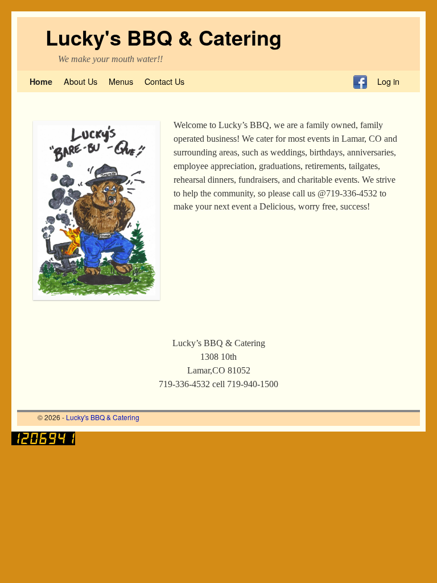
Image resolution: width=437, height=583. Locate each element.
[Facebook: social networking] (360, 81)
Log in (388, 81)
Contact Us (164, 81)
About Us (80, 81)
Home (41, 81)
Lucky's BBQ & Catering (164, 37)
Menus (121, 81)
